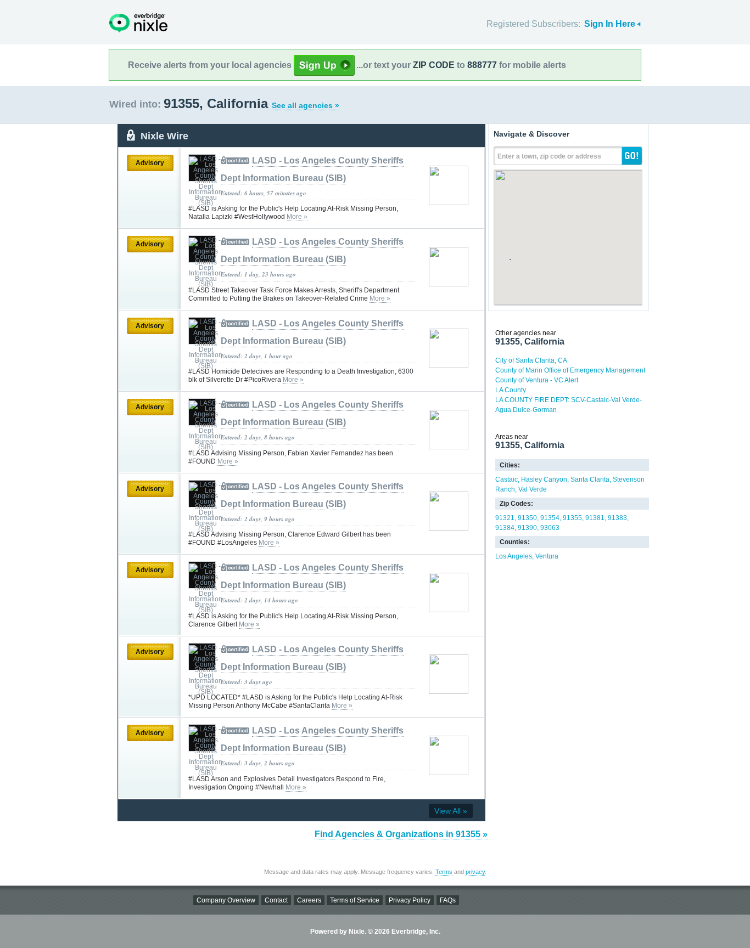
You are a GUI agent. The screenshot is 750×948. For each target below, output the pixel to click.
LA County (510, 390)
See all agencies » (305, 105)
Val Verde (532, 489)
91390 (527, 528)
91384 (504, 528)
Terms (443, 871)
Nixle (138, 22)
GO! (632, 155)
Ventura (546, 556)
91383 (617, 518)
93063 (549, 528)
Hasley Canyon (544, 479)
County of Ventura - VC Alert (536, 380)
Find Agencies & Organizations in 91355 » (401, 834)
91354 (549, 518)
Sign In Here (609, 24)
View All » (450, 810)
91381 (595, 518)
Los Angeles (513, 556)
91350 (527, 518)
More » (297, 217)
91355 (572, 518)
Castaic (506, 479)
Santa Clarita (589, 479)
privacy (475, 871)
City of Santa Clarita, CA (531, 360)
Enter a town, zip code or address (549, 156)
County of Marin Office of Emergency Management (570, 370)
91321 (504, 518)
